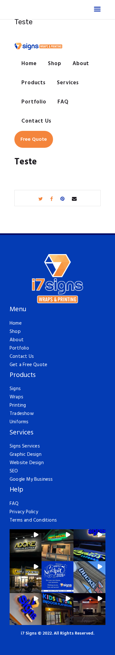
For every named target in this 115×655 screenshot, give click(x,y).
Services (21, 433)
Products (22, 375)
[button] (26, 545)
